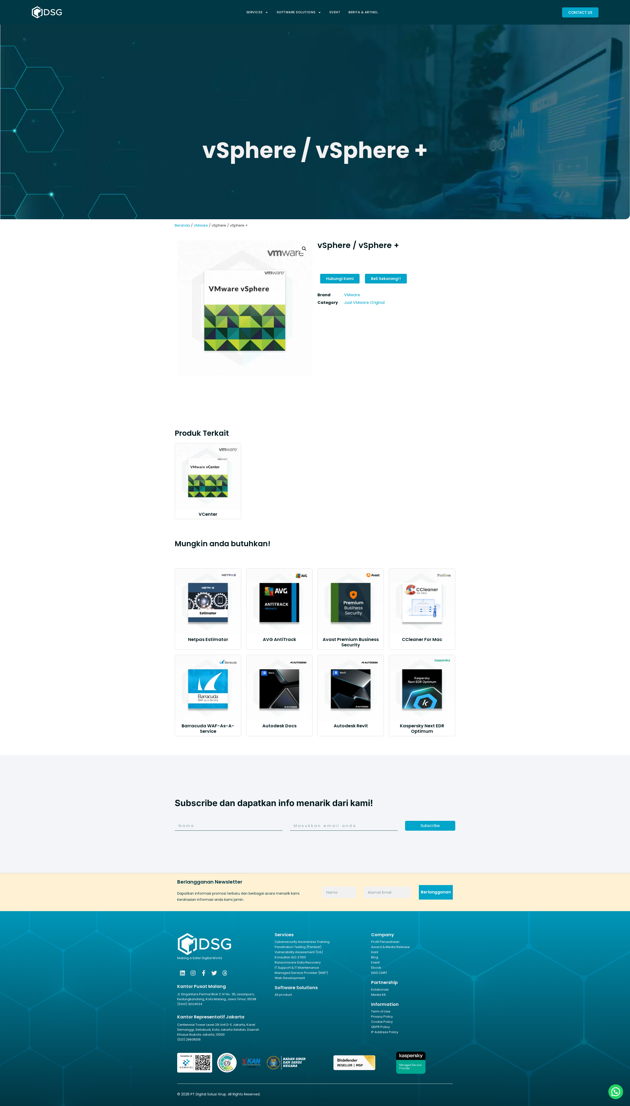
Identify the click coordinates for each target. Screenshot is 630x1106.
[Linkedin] (182, 973)
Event (335, 12)
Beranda (182, 225)
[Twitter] (214, 973)
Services (254, 12)
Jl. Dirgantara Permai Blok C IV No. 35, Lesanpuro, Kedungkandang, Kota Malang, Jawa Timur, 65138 (216, 996)
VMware (201, 225)
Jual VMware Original (364, 302)
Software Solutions (296, 12)
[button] (304, 248)
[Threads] (225, 973)
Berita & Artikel (363, 12)
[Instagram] (193, 973)
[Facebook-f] (203, 973)
